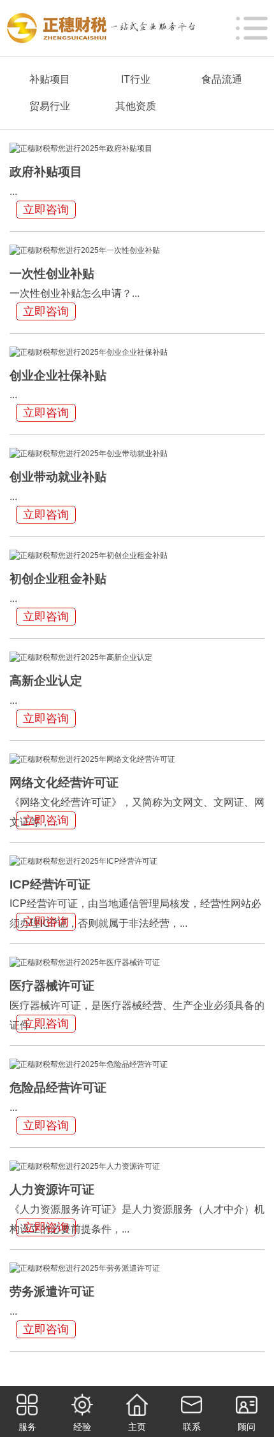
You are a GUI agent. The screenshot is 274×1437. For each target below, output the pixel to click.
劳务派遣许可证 (52, 1291)
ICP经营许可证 (50, 884)
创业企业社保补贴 (58, 375)
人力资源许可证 (52, 1189)
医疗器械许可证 (52, 985)
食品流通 (221, 79)
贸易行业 (49, 106)
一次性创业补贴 (52, 273)
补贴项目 (49, 79)
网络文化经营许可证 (64, 782)
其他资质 (135, 106)
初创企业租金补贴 (58, 578)
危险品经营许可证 (58, 1087)
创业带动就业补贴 (58, 476)
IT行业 (135, 79)
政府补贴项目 (46, 171)
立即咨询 (46, 209)
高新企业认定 (46, 680)
